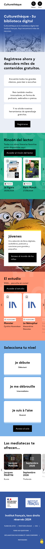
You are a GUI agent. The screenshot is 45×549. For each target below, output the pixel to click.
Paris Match (29, 187)
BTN (7, 161)
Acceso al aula (22, 428)
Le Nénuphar (30, 323)
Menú (40, 7)
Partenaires (22, 540)
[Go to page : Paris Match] (32, 169)
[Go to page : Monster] (13, 305)
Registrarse (22, 124)
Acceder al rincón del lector (20, 152)
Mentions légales (25, 526)
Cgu (36, 526)
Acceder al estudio (15, 288)
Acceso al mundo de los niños (22, 257)
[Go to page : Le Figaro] (13, 169)
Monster (8, 323)
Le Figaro (9, 187)
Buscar (33, 7)
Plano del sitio (10, 526)
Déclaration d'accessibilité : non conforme (21, 535)
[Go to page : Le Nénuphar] (32, 305)
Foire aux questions (21, 530)
